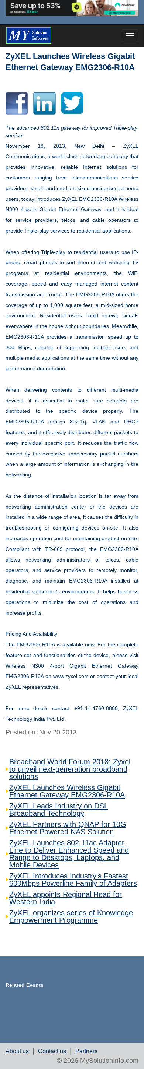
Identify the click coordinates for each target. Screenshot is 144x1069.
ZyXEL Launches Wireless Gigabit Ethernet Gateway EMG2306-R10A (67, 791)
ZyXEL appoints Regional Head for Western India (65, 898)
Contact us (52, 1051)
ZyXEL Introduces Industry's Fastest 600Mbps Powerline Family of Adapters (73, 879)
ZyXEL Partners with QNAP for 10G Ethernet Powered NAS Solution (67, 828)
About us (17, 1051)
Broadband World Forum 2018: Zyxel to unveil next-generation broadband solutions (69, 769)
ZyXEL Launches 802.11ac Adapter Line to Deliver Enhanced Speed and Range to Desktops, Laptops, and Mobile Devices (69, 854)
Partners (86, 1051)
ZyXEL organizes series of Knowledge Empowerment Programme (71, 916)
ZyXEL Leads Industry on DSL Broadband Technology (58, 809)
